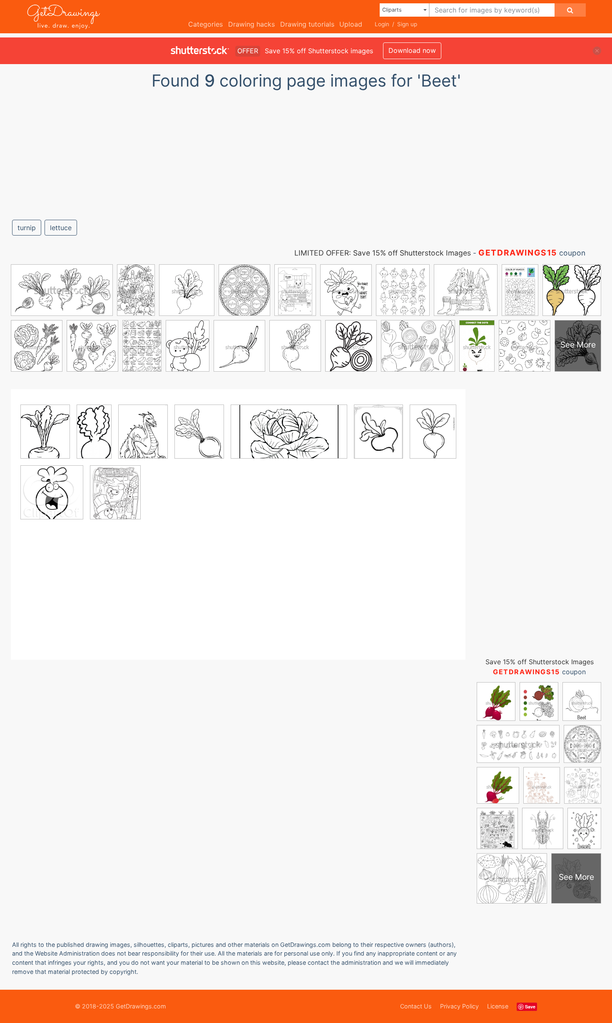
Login (382, 24)
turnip (26, 227)
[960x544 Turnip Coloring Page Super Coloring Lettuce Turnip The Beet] (289, 438)
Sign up (407, 24)
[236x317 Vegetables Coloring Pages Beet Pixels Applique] (378, 437)
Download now (412, 50)
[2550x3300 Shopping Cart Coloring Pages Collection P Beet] (115, 498)
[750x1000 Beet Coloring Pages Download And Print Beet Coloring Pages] (45, 437)
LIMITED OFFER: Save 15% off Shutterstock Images (382, 252)
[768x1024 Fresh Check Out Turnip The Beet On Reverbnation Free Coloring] (143, 437)
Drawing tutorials (307, 24)
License (497, 1006)
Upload (350, 24)
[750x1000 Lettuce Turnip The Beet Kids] (199, 437)
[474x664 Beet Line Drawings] (433, 437)
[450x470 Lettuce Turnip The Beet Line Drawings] (52, 498)
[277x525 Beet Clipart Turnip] (94, 437)
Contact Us (416, 1006)
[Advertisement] (306, 151)
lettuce (61, 227)
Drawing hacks (251, 24)
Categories (205, 24)
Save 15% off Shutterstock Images (539, 662)
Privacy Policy (459, 1006)
